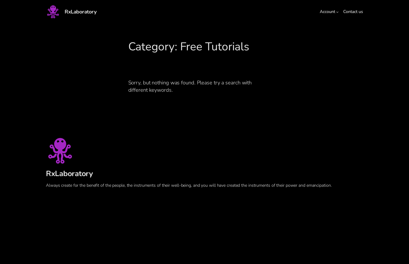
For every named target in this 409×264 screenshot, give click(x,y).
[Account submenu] (337, 12)
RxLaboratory (81, 11)
